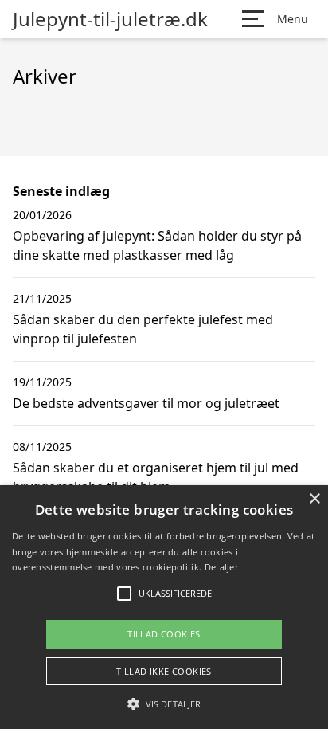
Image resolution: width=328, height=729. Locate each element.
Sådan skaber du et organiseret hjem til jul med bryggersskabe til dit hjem (156, 477)
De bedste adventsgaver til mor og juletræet (146, 403)
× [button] (314, 499)
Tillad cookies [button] (164, 634)
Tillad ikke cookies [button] (164, 671)
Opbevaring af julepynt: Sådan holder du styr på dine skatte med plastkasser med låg (157, 245)
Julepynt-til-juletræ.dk (110, 19)
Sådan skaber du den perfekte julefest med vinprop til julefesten (143, 329)
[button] (164, 703)
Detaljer (221, 567)
